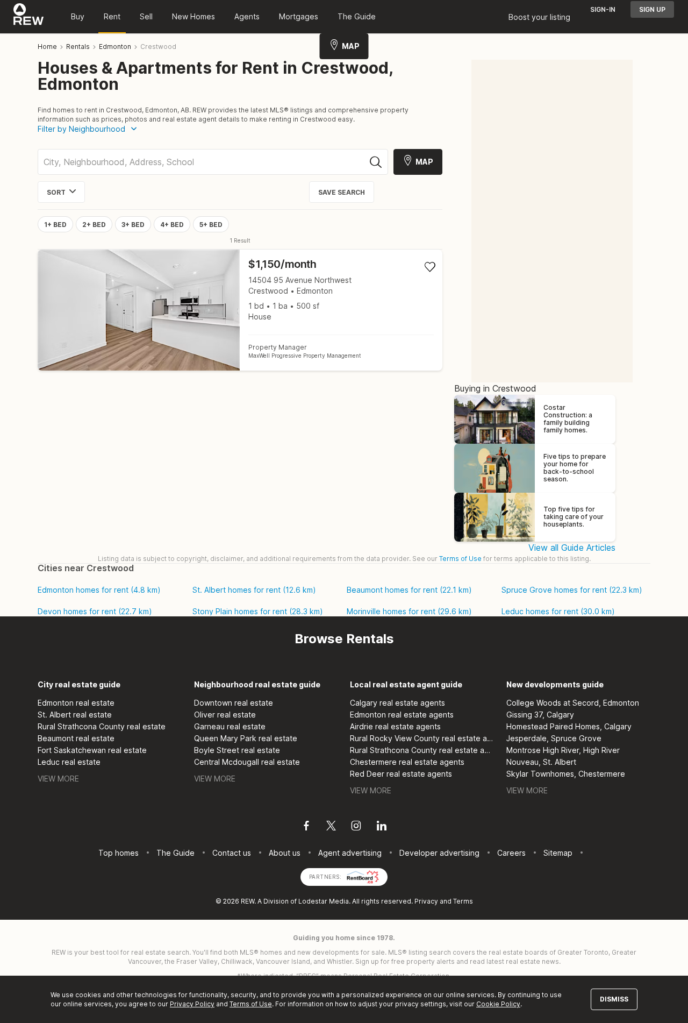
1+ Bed (55, 225)
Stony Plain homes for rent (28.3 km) (257, 611)
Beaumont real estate (76, 738)
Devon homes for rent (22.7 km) (95, 611)
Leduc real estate (69, 761)
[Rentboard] (363, 875)
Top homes (118, 852)
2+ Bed (94, 225)
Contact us (231, 852)
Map (351, 46)
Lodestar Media (323, 901)
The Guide (357, 16)
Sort (56, 192)
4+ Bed (172, 225)
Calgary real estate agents (397, 702)
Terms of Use (460, 559)
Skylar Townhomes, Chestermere (565, 773)
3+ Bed (133, 225)
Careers (511, 852)
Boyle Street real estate (237, 750)
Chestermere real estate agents (407, 761)
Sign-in (602, 9)
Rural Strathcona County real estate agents (422, 750)
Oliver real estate (225, 714)
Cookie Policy (498, 1004)
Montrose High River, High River (563, 750)
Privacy (426, 901)
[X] (331, 827)
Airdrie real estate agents (395, 726)
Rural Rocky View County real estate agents (422, 738)
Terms (463, 901)
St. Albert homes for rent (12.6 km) (254, 590)
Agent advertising (350, 852)
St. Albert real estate (75, 714)
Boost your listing (539, 17)
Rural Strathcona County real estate (102, 726)
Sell (146, 16)
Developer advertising (439, 852)
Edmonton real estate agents (402, 714)
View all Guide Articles (571, 547)
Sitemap (557, 852)
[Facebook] (306, 827)
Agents (247, 16)
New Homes (193, 16)
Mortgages (298, 16)
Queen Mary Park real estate (245, 738)
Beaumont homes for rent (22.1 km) (409, 590)
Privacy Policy (192, 1004)
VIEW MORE (58, 778)
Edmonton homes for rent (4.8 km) (99, 590)
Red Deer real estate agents (401, 773)
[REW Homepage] (28, 16)
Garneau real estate (230, 726)
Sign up (652, 9)
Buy (77, 16)
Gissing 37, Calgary (540, 714)
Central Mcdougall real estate (247, 761)
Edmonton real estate (76, 702)
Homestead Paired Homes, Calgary (569, 726)
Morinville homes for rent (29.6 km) (409, 611)
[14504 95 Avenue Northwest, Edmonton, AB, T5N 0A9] (240, 310)
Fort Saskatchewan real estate (92, 750)
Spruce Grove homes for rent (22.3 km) (571, 590)
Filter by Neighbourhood (81, 128)
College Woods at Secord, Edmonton (572, 702)
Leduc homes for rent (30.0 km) (558, 611)
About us (284, 852)
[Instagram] (356, 827)
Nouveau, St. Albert (541, 761)
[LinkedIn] (381, 827)
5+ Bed (211, 225)
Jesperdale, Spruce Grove (553, 738)
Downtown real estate (233, 702)
